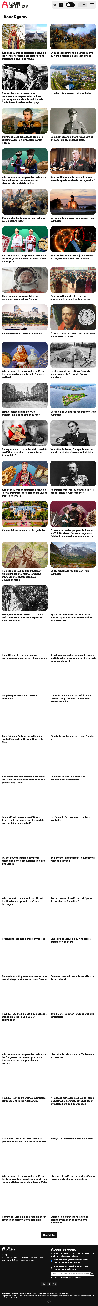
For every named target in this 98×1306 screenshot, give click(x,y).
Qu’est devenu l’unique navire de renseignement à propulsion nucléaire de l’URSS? (23, 860)
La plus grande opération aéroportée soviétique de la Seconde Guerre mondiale (71, 374)
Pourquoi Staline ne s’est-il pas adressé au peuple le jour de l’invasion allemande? (24, 1016)
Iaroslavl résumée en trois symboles (70, 93)
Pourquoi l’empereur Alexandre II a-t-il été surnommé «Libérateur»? (72, 491)
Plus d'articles (49, 1235)
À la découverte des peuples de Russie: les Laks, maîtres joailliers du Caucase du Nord (24, 374)
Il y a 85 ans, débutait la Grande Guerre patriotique (72, 1015)
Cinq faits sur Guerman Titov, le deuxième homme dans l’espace (20, 297)
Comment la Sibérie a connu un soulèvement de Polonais (67, 778)
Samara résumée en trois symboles (22, 333)
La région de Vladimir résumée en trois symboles (72, 219)
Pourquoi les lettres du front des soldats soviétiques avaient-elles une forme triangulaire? (24, 452)
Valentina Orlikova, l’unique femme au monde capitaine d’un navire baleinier (71, 451)
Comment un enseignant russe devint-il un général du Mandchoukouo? (72, 138)
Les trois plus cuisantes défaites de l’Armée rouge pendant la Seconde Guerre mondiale (70, 698)
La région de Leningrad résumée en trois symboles (73, 413)
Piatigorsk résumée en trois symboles (71, 1138)
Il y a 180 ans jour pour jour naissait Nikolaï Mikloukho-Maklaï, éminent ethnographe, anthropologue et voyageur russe (21, 575)
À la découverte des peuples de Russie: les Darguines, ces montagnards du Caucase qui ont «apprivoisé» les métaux (24, 1059)
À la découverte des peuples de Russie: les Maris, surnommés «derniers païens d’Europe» (24, 258)
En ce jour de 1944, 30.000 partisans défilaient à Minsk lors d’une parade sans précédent (23, 617)
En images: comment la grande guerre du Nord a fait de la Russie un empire (71, 54)
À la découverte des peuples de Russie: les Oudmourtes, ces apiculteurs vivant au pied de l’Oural (24, 492)
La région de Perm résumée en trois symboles (70, 819)
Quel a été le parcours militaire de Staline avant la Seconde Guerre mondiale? (69, 1219)
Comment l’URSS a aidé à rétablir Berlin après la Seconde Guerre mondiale (24, 1218)
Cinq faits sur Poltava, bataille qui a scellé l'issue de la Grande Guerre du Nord (22, 739)
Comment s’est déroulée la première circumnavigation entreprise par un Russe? (22, 139)
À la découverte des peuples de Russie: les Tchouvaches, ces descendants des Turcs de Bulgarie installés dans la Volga (25, 1179)
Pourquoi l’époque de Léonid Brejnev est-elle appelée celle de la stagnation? (72, 179)
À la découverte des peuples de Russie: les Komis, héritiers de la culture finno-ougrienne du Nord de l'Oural (24, 55)
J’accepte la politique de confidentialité (68, 1277)
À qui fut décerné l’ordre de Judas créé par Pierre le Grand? (72, 335)
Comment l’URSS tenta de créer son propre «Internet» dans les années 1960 (24, 1140)
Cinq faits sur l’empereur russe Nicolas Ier (72, 738)
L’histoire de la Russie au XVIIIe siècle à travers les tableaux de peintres (72, 1178)
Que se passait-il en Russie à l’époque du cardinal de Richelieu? (71, 900)
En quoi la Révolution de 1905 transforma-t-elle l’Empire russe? (21, 413)
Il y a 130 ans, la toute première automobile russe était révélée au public (24, 656)
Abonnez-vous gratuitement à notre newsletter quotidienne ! (70, 1267)
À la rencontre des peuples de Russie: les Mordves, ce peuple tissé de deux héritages (23, 901)
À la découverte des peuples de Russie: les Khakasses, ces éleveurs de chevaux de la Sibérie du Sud (24, 180)
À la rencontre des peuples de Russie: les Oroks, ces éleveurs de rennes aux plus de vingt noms (23, 779)
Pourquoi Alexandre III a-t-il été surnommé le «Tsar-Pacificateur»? (70, 297)
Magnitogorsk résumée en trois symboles (19, 697)
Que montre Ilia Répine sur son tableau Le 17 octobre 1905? (23, 219)
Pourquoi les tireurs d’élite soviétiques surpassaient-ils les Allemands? (24, 1099)
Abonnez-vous (63, 1249)
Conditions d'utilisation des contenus (18, 1260)
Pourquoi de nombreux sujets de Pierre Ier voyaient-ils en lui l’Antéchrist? (72, 257)
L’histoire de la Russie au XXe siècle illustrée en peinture (70, 940)
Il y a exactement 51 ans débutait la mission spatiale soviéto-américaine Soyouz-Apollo (71, 617)
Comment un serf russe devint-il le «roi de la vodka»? (72, 978)
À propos (5, 1255)
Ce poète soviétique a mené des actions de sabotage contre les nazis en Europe (24, 978)
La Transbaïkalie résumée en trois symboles (69, 572)
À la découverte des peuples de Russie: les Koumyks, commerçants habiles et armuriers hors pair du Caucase (72, 1101)
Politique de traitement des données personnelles (23, 1257)
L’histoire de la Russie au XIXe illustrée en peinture (72, 1056)
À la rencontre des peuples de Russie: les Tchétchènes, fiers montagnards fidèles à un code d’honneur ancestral (71, 533)
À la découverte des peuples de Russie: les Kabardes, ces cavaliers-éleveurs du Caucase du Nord (73, 658)
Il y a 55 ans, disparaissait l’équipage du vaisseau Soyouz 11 (72, 859)
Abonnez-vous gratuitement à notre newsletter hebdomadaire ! (70, 1261)
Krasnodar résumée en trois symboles (23, 938)
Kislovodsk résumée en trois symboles (24, 530)
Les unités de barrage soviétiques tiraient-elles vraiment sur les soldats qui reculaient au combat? (23, 820)
